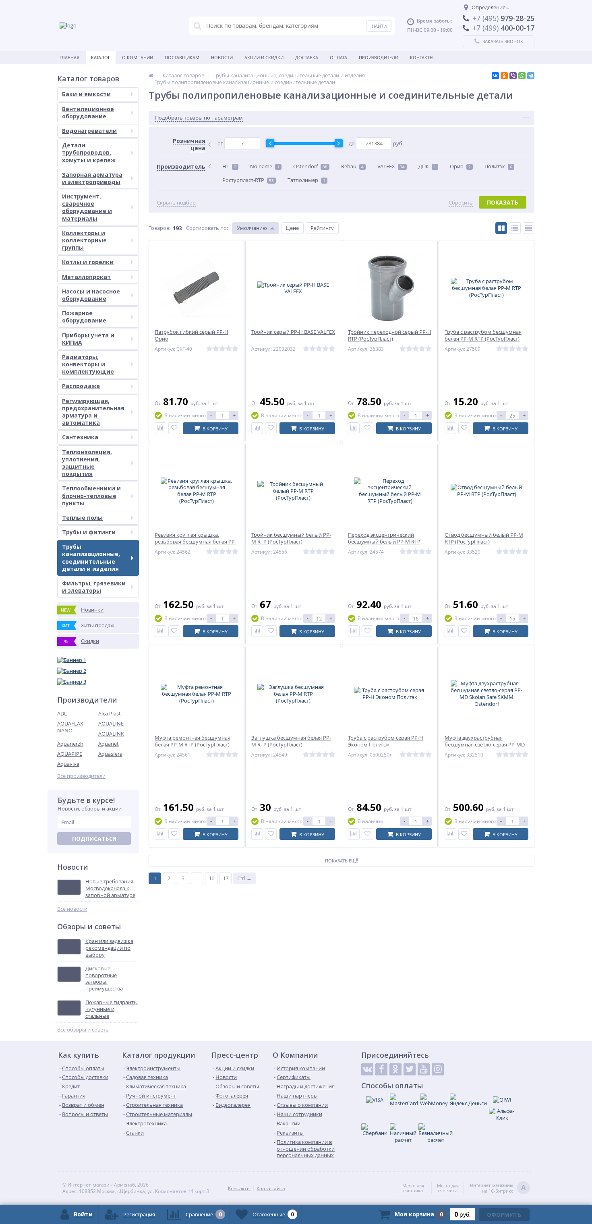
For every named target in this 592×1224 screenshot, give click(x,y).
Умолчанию (252, 228)
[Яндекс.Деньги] (468, 1100)
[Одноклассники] (504, 75)
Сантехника (80, 437)
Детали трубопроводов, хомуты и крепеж (89, 152)
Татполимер (306, 180)
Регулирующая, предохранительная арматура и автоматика (93, 412)
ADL (62, 713)
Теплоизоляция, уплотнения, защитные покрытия (87, 463)
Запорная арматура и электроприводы (92, 178)
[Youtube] (424, 1069)
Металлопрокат (86, 277)
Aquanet (108, 743)
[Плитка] (501, 228)
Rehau (352, 166)
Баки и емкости (86, 94)
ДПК (427, 166)
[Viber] (513, 75)
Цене (292, 228)
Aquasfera (110, 753)
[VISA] (374, 1100)
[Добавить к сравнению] (160, 428)
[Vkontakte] (367, 1069)
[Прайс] (528, 228)
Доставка (306, 57)
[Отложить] (174, 428)
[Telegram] (530, 75)
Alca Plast (109, 713)
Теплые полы (82, 517)
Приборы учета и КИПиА (88, 338)
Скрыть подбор (176, 202)
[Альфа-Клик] (502, 1114)
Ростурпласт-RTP (248, 180)
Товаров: (159, 228)
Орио (460, 166)
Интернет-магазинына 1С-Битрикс (498, 1188)
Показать (502, 202)
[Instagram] (438, 1069)
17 (225, 878)
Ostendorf (310, 166)
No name (264, 166)
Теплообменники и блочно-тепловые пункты (91, 495)
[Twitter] (410, 1069)
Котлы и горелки (88, 262)
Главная (69, 57)
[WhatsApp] (522, 75)
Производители (378, 57)
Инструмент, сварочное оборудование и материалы (87, 207)
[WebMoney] (434, 1100)
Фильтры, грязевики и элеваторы (94, 586)
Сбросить (461, 202)
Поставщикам (182, 57)
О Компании (137, 57)
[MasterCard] (404, 1100)
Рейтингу (322, 228)
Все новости (72, 909)
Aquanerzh (70, 743)
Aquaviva (68, 763)
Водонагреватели (89, 130)
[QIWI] (502, 1100)
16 (211, 878)
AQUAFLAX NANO (70, 727)
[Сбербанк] (374, 1130)
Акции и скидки (264, 57)
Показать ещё (341, 861)
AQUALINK (111, 733)
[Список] (515, 228)
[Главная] (151, 75)
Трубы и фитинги (89, 532)
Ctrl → (244, 878)
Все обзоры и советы (83, 1029)
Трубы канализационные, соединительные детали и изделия (91, 558)
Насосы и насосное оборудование (91, 294)
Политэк (498, 166)
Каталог (100, 57)
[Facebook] (381, 1069)
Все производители (81, 776)
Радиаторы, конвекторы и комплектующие (88, 364)
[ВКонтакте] (495, 75)
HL (229, 166)
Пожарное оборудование (84, 316)
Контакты (421, 57)
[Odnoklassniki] (395, 1069)
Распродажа (81, 386)
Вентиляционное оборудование (88, 112)
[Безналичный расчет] (435, 1133)
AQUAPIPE (69, 753)
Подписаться (94, 838)
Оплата (338, 57)
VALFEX (391, 166)
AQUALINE (111, 723)
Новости (222, 57)
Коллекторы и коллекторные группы (84, 240)
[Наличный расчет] (403, 1133)
